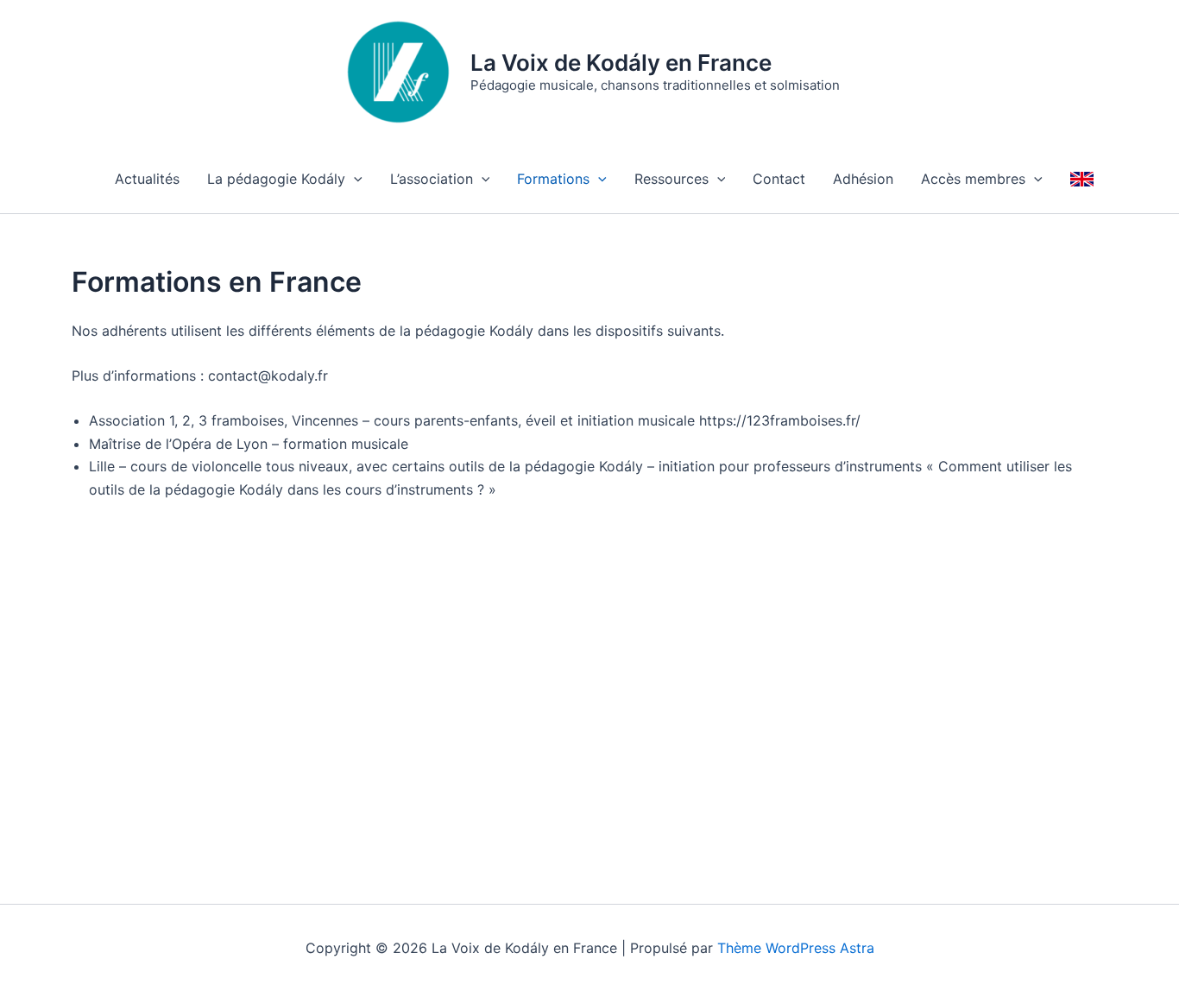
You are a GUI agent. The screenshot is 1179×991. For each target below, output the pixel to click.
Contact (779, 178)
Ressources (671, 178)
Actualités (147, 178)
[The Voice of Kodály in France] (1081, 178)
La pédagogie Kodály (276, 178)
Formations (553, 178)
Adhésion (863, 178)
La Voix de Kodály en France (621, 62)
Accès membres (973, 178)
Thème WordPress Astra (795, 947)
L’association (431, 178)
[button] (354, 178)
